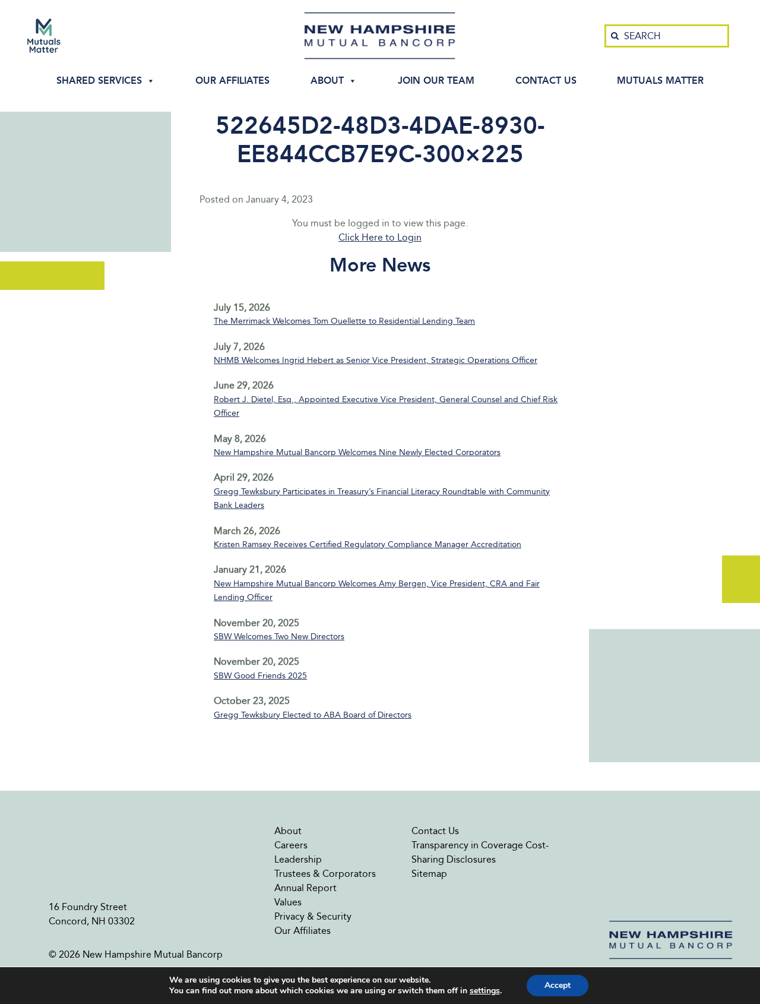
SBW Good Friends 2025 (260, 676)
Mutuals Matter (660, 80)
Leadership (298, 859)
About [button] (327, 80)
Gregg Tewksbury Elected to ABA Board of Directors (312, 715)
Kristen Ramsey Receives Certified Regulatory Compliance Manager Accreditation (367, 544)
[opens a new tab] (44, 35)
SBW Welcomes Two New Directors (279, 637)
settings (485, 991)
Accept (557, 985)
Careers (291, 845)
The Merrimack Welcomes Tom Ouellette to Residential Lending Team (344, 321)
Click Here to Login (380, 237)
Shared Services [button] (99, 80)
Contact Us (546, 80)
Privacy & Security (313, 916)
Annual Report (305, 888)
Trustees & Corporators (325, 873)
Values (288, 902)
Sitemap (429, 873)
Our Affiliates (232, 80)
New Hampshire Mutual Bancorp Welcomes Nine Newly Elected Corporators (357, 452)
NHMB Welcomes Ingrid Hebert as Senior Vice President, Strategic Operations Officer (375, 360)
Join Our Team (436, 80)
